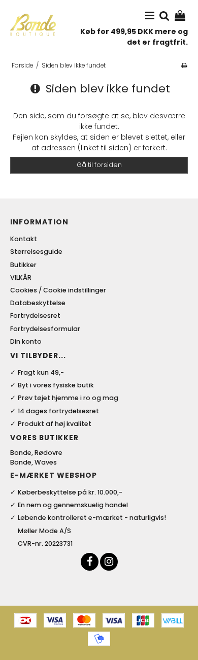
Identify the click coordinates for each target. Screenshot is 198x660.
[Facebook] (89, 562)
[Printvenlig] (184, 65)
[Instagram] (109, 562)
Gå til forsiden (99, 164)
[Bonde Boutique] (33, 25)
